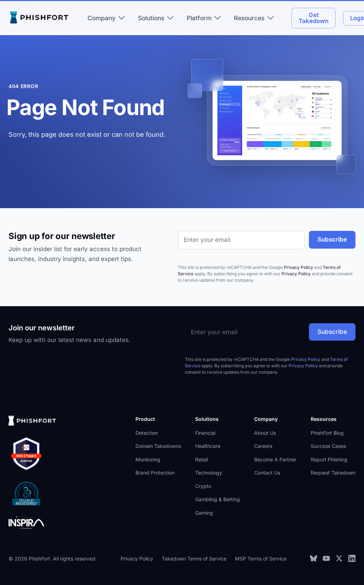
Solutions (151, 18)
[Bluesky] (313, 558)
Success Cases (328, 446)
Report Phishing (329, 459)
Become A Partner (275, 459)
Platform (199, 18)
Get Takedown (313, 18)
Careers (263, 446)
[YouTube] (326, 558)
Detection (146, 433)
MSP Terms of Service (261, 559)
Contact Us (267, 473)
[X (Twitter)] (339, 558)
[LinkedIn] (351, 558)
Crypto (203, 486)
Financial (205, 433)
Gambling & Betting (217, 499)
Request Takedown (333, 473)
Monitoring (147, 459)
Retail (201, 459)
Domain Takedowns (158, 446)
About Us (265, 433)
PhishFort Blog (327, 433)
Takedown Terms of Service (194, 559)
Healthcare (207, 446)
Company (101, 18)
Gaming (204, 513)
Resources (249, 18)
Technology (208, 473)
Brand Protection (155, 473)
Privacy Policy (298, 267)
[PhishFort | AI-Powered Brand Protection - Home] (40, 18)
